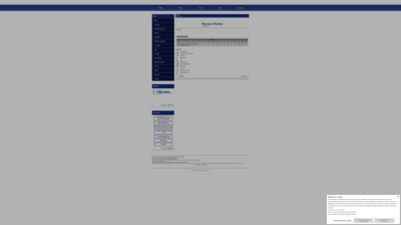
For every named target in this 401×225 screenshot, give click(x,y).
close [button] (398, 196)
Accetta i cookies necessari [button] (363, 220)
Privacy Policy (341, 210)
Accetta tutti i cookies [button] (384, 220)
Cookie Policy (332, 210)
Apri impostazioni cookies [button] (343, 220)
